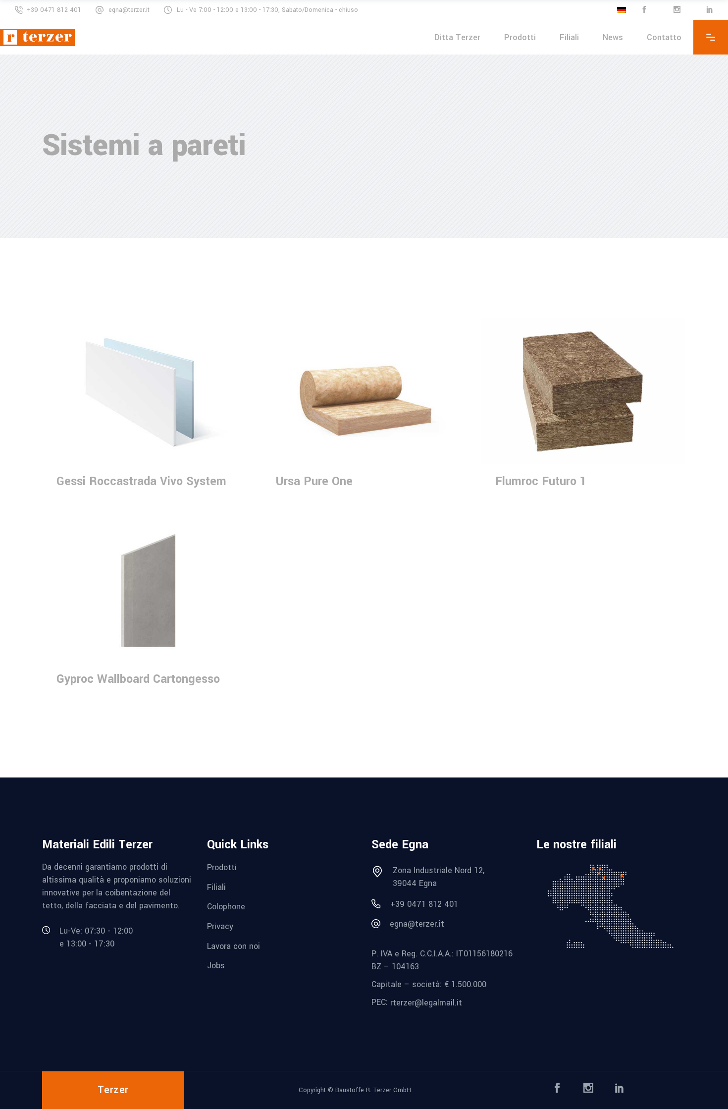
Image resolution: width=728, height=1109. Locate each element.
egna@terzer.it (129, 9)
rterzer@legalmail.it (426, 1002)
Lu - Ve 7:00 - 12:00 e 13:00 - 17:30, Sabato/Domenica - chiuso (267, 9)
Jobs (216, 965)
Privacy (220, 926)
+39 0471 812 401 (54, 9)
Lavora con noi (233, 945)
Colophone (226, 906)
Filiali (216, 886)
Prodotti (222, 867)
